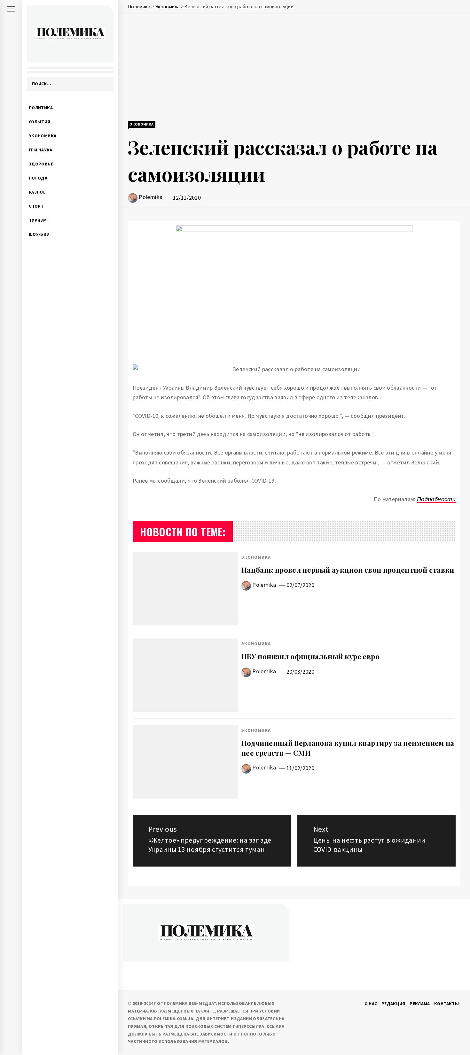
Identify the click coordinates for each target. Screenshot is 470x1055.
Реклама (420, 1003)
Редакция (393, 1003)
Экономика (42, 136)
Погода (38, 178)
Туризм (38, 220)
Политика (41, 108)
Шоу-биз (39, 234)
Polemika (150, 197)
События (40, 122)
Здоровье (41, 164)
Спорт (36, 206)
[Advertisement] (294, 67)
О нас (370, 1003)
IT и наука (40, 150)
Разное (37, 192)
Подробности (436, 499)
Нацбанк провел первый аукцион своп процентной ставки (347, 570)
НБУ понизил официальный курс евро (310, 656)
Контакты (446, 1003)
